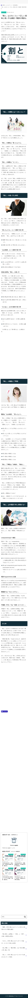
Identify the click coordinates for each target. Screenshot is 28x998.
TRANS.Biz (11, 996)
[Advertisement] (13, 75)
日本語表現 (4, 12)
